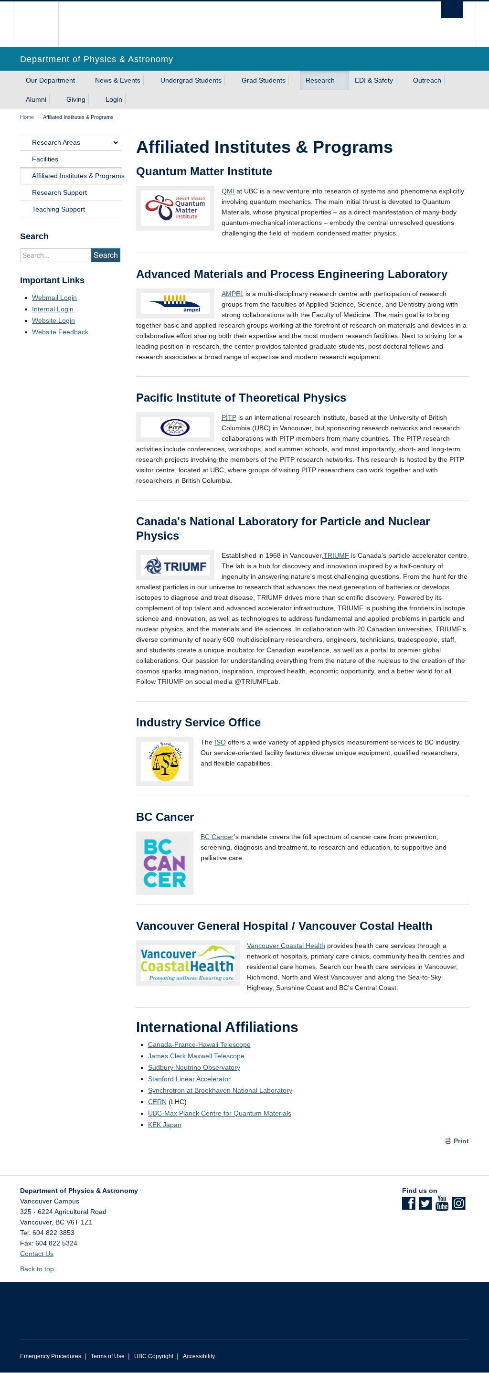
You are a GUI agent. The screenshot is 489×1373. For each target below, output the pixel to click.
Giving (75, 99)
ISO (220, 742)
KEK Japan (164, 1124)
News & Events (117, 80)
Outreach (427, 80)
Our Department (50, 80)
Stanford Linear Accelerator (189, 1079)
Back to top (38, 1269)
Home (27, 117)
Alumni (36, 99)
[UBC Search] (452, 9)
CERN (157, 1102)
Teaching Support (58, 209)
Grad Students (264, 80)
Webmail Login (54, 297)
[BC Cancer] (164, 862)
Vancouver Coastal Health (286, 945)
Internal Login (53, 309)
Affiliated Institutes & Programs (77, 176)
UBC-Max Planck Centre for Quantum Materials (219, 1113)
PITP (229, 417)
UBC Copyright (153, 1356)
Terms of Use (108, 1356)
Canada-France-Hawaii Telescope (199, 1044)
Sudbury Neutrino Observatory (194, 1067)
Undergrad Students (191, 80)
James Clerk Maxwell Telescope (196, 1056)
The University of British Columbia (42, 24)
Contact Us (36, 1253)
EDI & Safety (374, 80)
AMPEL (233, 294)
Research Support (59, 192)
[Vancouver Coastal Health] (188, 962)
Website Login (53, 320)
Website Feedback (60, 332)
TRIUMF (336, 555)
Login (114, 99)
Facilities (45, 159)
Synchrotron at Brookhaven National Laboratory (220, 1090)
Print (461, 1141)
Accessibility (199, 1356)
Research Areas (56, 142)
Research (320, 80)
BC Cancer (217, 837)
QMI (228, 191)
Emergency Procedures (50, 1356)
